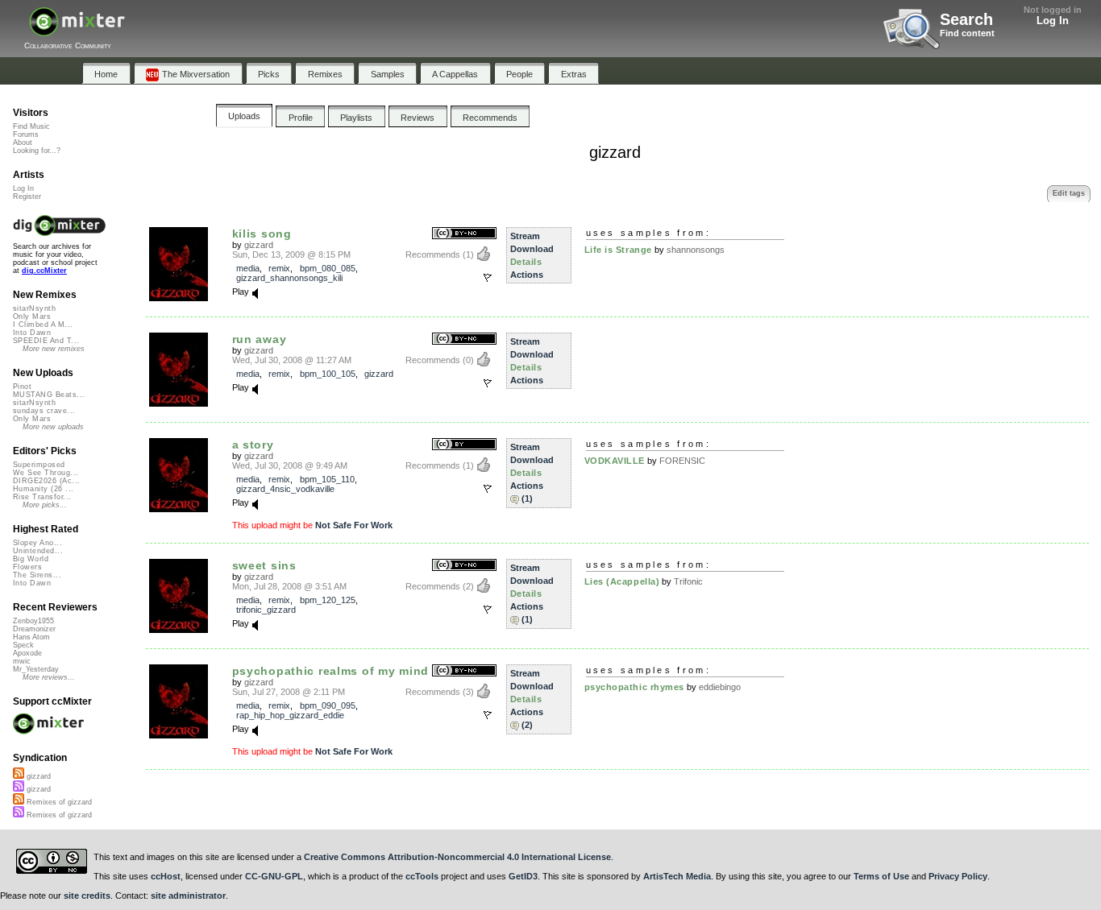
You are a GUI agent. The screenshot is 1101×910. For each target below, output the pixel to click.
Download (532, 249)
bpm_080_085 (327, 268)
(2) (527, 725)
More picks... (45, 505)
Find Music (31, 126)
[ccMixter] (77, 30)
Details (526, 262)
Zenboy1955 (33, 621)
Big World (30, 559)
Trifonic (688, 581)
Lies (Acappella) (622, 581)
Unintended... (38, 551)
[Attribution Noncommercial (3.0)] (464, 234)
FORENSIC (682, 460)
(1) (527, 498)
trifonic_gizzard (266, 609)
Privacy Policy (958, 876)
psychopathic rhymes (634, 687)
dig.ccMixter (44, 271)
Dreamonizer (34, 629)
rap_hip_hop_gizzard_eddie (290, 715)
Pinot (22, 387)
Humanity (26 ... (43, 489)
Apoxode (27, 653)
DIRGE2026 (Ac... (46, 481)
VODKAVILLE (615, 460)
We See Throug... (45, 473)
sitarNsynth (34, 308)
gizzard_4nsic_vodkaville (285, 489)
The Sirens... (37, 575)
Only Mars (32, 316)
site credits (87, 895)
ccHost (166, 876)
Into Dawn (32, 333)
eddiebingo (720, 687)
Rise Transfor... (42, 497)
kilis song (262, 233)
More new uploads (53, 427)
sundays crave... (44, 411)
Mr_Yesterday (36, 669)
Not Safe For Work (354, 525)
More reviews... (49, 677)
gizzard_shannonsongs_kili (289, 278)
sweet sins (264, 565)
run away (259, 339)
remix (279, 268)
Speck (23, 645)
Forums (26, 134)
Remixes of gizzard (58, 802)
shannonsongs (696, 249)
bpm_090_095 (327, 705)
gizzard (258, 245)
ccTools (421, 876)
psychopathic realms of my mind (330, 670)
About (22, 143)
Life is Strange (618, 249)
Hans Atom (31, 637)
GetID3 (523, 876)
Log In (1053, 20)
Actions (526, 274)
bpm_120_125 (327, 600)
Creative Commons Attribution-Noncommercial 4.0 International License (457, 857)
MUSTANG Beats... (49, 395)
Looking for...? (36, 151)
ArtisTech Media (677, 876)
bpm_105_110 (327, 479)
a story (253, 444)
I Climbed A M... (43, 325)
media (248, 268)
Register (27, 196)
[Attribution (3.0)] (464, 445)
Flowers (27, 567)
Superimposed (39, 465)
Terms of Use (881, 876)
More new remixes (54, 349)
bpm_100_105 (327, 373)
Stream (525, 236)
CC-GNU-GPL (274, 876)
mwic (22, 661)
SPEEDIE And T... (46, 341)
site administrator (188, 895)
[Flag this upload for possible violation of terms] (487, 278)
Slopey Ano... (37, 543)
